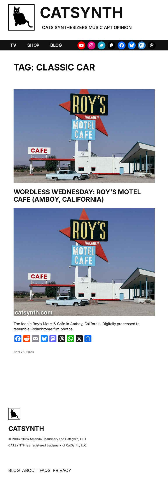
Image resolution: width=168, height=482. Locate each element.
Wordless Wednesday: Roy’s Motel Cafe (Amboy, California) (77, 195)
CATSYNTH (81, 12)
